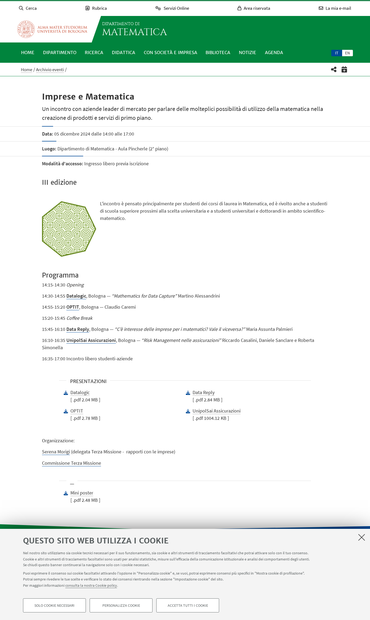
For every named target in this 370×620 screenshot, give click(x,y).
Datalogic (80, 392)
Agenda (274, 52)
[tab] (336, 53)
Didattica (123, 52)
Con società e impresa (170, 52)
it (336, 52)
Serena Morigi (56, 451)
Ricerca (94, 52)
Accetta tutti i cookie (188, 605)
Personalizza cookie (121, 605)
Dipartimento (59, 52)
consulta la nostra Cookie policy (91, 585)
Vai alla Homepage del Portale (52, 29)
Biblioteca (218, 52)
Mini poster (81, 493)
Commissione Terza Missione (71, 463)
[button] (334, 69)
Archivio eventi (50, 69)
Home (27, 52)
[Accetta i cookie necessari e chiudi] (361, 537)
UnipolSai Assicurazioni (217, 411)
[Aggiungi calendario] (344, 69)
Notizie (247, 52)
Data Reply (77, 329)
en (347, 52)
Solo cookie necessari (54, 605)
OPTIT (72, 307)
